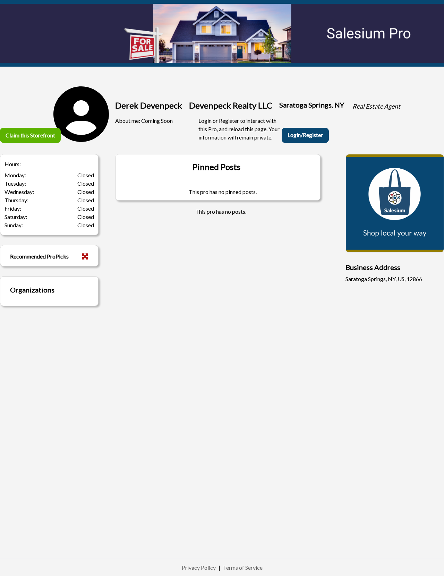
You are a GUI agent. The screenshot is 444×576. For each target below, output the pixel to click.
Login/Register (305, 135)
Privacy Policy (199, 567)
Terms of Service (243, 567)
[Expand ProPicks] (85, 256)
